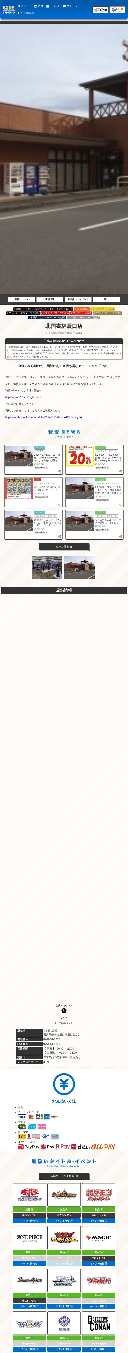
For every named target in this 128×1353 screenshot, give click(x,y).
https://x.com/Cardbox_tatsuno (23, 397)
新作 (106, 299)
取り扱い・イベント (78, 299)
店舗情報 (49, 299)
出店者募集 (27, 13)
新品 (28, 1209)
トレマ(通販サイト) (64, 1023)
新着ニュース (21, 299)
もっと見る (63, 546)
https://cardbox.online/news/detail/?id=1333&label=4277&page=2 (43, 417)
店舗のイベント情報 (62, 1176)
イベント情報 (28, 1220)
